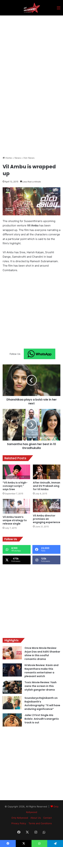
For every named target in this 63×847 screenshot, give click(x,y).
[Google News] (39, 354)
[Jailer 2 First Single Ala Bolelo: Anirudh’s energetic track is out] (12, 720)
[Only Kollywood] (31, 7)
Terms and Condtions (40, 823)
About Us (35, 817)
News (18, 157)
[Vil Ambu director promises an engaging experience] (46, 505)
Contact (47, 817)
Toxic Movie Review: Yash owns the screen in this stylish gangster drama (40, 686)
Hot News (28, 157)
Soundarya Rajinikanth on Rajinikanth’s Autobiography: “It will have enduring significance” (42, 703)
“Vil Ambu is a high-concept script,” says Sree (15, 486)
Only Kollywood (19, 817)
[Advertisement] (31, 48)
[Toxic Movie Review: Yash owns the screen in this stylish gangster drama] (12, 687)
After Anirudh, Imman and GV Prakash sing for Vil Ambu (46, 486)
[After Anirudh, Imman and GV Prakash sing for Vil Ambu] (46, 472)
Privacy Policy (18, 823)
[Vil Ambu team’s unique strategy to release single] (16, 506)
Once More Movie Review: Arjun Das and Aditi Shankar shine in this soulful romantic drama (42, 653)
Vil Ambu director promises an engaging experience (46, 519)
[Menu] (58, 9)
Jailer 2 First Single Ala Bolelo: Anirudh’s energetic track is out (41, 718)
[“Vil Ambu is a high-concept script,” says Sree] (16, 472)
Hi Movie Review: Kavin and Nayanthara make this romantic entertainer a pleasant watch (41, 670)
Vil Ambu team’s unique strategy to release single (15, 520)
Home (8, 157)
